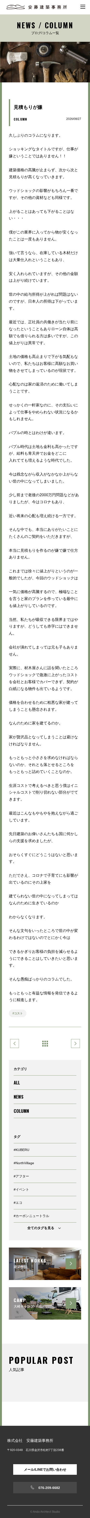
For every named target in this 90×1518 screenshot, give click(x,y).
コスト (18, 1013)
